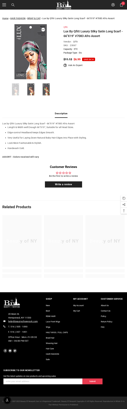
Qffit (66, 27)
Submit (92, 381)
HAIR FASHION (18, 18)
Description (61, 113)
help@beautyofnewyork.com (23, 321)
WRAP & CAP (34, 18)
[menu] (4, 5)
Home (5, 18)
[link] (22, 270)
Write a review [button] (63, 184)
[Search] (13, 5)
